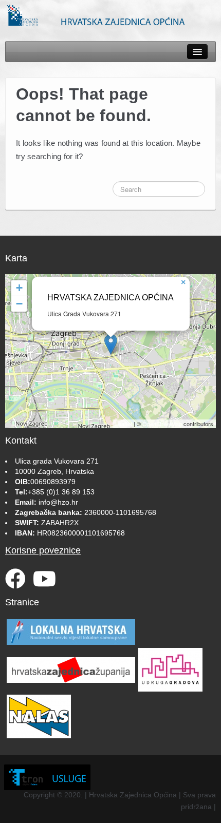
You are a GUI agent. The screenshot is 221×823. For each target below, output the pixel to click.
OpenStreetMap (162, 423)
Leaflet (123, 423)
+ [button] (19, 287)
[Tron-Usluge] (47, 777)
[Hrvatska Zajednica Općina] (110, 15)
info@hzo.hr (58, 502)
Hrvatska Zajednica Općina (110, 297)
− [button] (19, 303)
